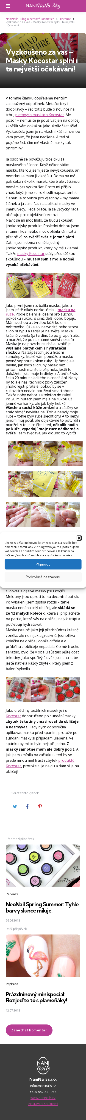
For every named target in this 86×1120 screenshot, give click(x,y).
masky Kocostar (30, 253)
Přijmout (43, 564)
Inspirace (12, 984)
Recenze (12, 894)
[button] (79, 538)
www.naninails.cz (43, 1097)
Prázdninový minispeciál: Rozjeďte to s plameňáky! (36, 997)
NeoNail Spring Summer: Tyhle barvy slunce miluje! (42, 907)
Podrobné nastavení (43, 577)
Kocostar (13, 715)
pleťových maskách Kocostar (39, 114)
